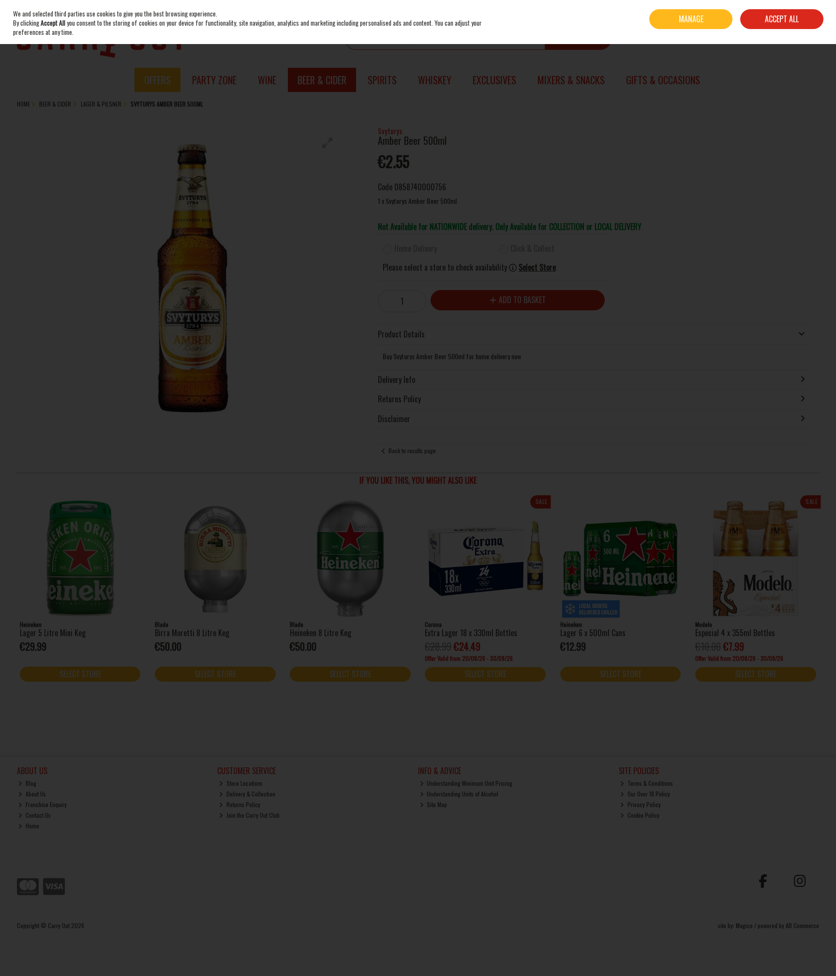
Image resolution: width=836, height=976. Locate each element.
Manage (691, 19)
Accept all (782, 19)
